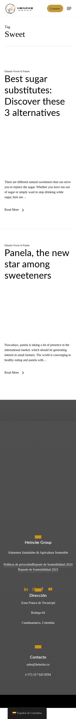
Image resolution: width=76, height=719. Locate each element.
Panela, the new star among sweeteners (36, 264)
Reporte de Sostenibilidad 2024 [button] (52, 564)
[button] (69, 8)
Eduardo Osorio (12, 71)
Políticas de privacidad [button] (18, 564)
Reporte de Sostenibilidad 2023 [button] (38, 569)
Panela (26, 71)
